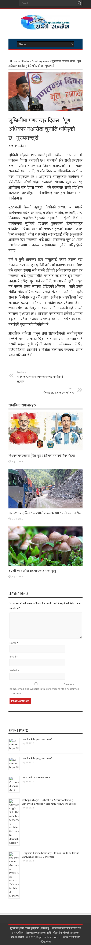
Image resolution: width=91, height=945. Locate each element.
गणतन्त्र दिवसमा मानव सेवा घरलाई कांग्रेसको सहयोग (40, 377)
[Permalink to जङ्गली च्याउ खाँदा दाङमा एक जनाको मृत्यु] (45, 565)
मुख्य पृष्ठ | (15, 928)
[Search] (79, 3)
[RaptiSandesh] (45, 26)
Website (14, 670)
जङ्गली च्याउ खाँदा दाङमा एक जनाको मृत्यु (32, 571)
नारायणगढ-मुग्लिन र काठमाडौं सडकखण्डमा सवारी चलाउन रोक (44, 513)
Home (16, 61)
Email (13, 656)
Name (13, 643)
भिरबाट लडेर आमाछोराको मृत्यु (58, 390)
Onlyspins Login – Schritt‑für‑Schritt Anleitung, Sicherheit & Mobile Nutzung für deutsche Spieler (49, 802)
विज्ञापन (35, 928)
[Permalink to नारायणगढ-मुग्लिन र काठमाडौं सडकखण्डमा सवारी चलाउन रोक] (45, 507)
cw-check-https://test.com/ (37, 739)
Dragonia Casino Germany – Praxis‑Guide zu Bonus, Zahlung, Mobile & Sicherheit (50, 855)
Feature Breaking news (35, 61)
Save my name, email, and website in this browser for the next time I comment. (44, 689)
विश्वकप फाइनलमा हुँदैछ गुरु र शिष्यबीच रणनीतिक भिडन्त (41, 455)
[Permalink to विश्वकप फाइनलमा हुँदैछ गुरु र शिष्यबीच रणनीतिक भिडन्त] (45, 450)
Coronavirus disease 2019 (36, 777)
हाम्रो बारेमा (25, 928)
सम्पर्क (44, 928)
